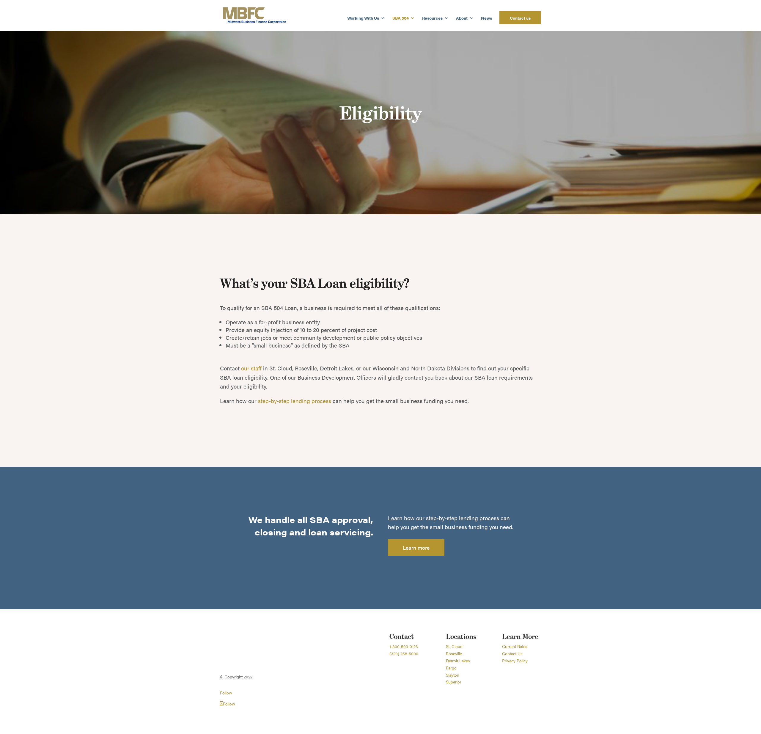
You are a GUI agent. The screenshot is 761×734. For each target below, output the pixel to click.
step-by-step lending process (294, 401)
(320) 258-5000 (403, 653)
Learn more (416, 547)
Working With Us (363, 18)
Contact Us (512, 653)
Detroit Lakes (458, 661)
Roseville (454, 653)
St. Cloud (454, 646)
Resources (432, 18)
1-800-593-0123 (403, 646)
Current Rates (514, 646)
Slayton (452, 675)
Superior (453, 682)
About (462, 18)
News (486, 18)
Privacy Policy (515, 661)
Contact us (520, 18)
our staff (251, 368)
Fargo (451, 668)
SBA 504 (400, 18)
